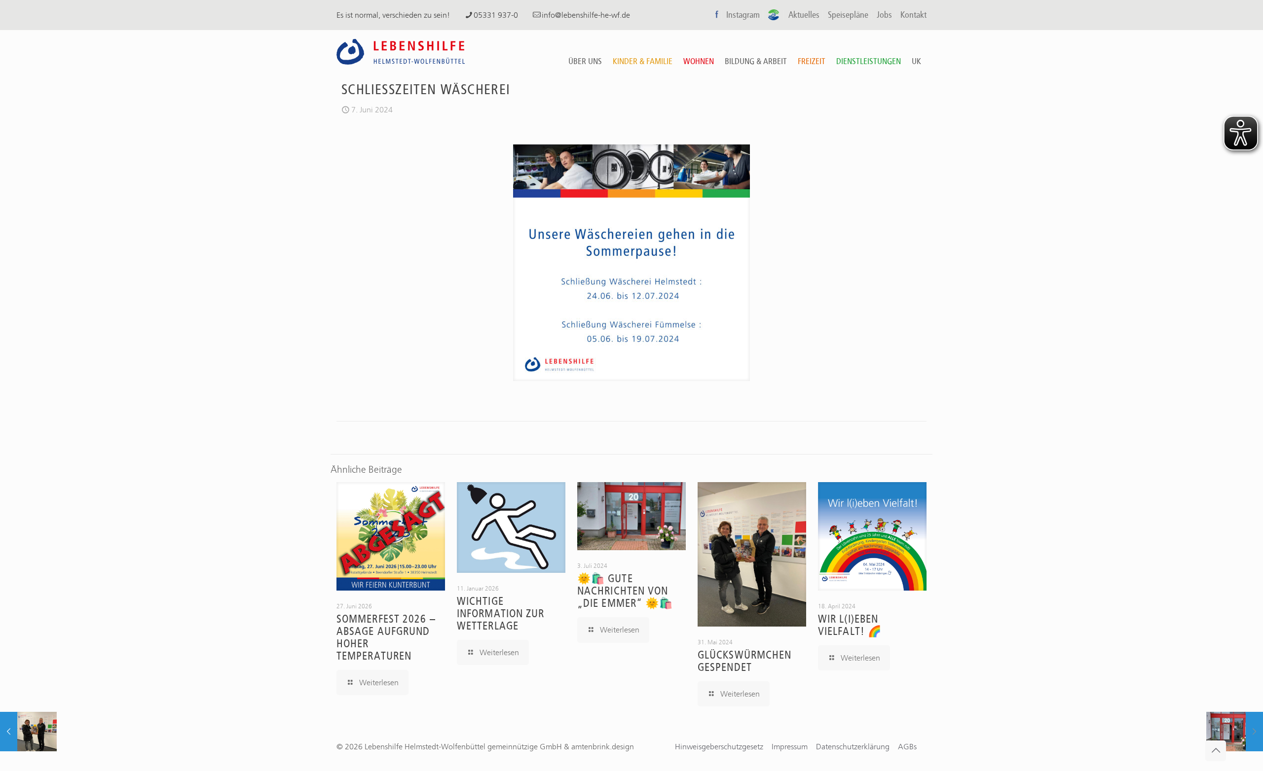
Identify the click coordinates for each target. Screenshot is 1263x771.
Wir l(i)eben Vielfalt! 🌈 (850, 625)
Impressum (790, 746)
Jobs (884, 14)
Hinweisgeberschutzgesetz (719, 746)
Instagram (743, 14)
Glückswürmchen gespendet (744, 661)
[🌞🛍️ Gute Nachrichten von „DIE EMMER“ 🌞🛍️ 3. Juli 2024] (1234, 731)
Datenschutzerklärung (853, 746)
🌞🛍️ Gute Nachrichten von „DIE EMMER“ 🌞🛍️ (625, 591)
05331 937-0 (496, 15)
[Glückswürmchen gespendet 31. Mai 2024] (28, 731)
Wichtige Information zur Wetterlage (501, 613)
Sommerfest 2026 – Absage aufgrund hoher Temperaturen (386, 638)
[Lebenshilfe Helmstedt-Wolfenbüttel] (400, 51)
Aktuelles (803, 14)
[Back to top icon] (1215, 750)
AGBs (907, 746)
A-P (774, 14)
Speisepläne (848, 14)
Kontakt (913, 14)
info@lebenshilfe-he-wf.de (586, 15)
